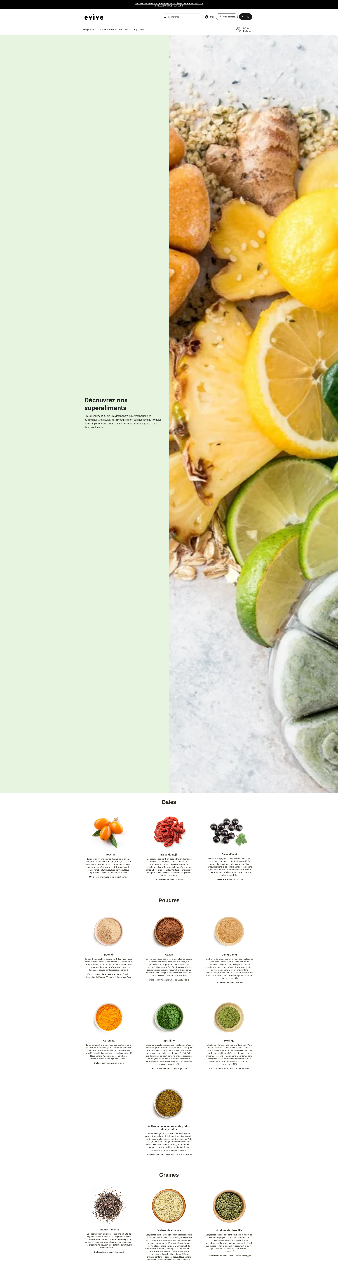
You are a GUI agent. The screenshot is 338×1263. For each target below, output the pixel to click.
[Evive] (93, 17)
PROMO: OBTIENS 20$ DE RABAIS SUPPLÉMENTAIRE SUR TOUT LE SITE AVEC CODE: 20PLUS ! (169, 5)
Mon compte (229, 16)
